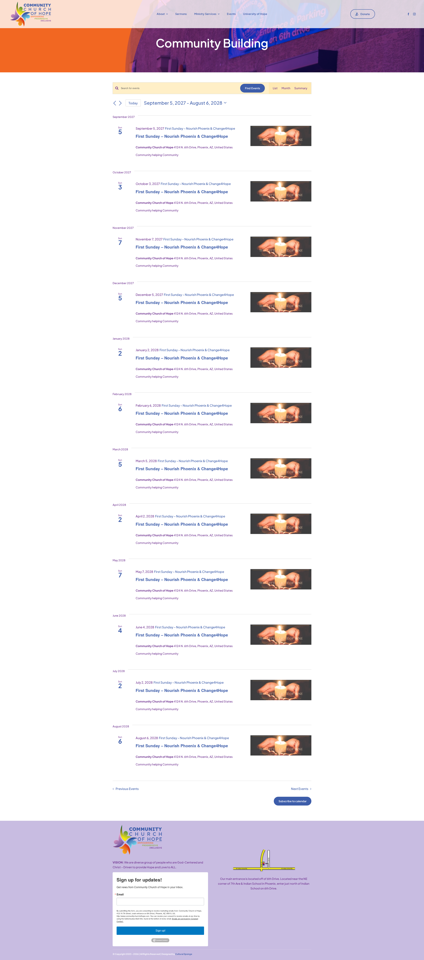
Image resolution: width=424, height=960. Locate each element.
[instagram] (414, 14)
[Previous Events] (115, 103)
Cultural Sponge (183, 954)
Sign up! (160, 930)
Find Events (252, 88)
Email (120, 894)
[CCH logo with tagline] (137, 826)
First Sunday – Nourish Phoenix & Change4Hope (182, 136)
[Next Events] (120, 103)
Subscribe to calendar (293, 801)
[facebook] (408, 14)
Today (133, 103)
